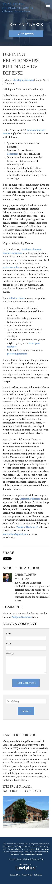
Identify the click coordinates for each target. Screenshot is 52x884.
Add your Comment (21, 617)
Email (9, 643)
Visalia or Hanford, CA (27, 527)
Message (10, 653)
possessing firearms (17, 353)
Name (8, 633)
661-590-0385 (27, 33)
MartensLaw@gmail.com (15, 534)
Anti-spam (38, 875)
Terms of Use (15, 875)
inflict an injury (17, 298)
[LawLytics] (26, 867)
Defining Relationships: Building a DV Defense (21, 63)
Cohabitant (12, 153)
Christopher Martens (23, 80)
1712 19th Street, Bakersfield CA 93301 (22, 788)
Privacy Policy (27, 875)
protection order (11, 267)
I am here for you (20, 735)
